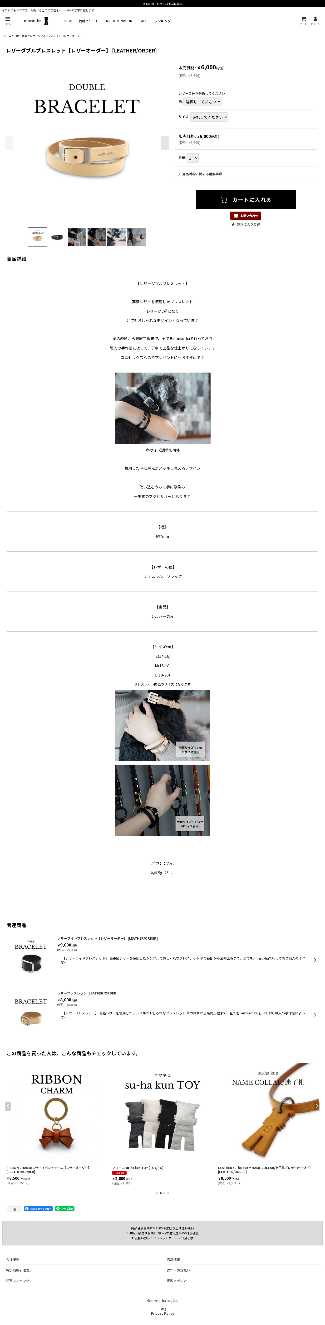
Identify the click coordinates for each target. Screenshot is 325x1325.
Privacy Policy (162, 1313)
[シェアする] (14, 1208)
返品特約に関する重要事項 (202, 173)
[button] (7, 20)
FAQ (162, 1308)
